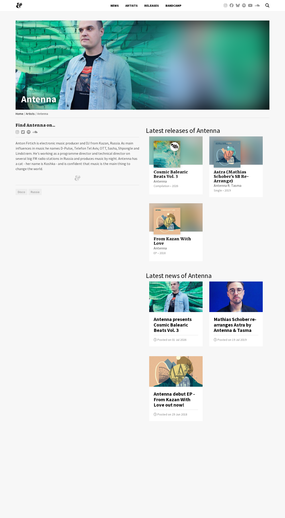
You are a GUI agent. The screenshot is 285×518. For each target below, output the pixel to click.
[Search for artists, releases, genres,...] (265, 5)
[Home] (21, 5)
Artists (131, 6)
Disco (21, 192)
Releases (151, 6)
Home (19, 114)
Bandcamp (173, 6)
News (114, 6)
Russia (35, 192)
